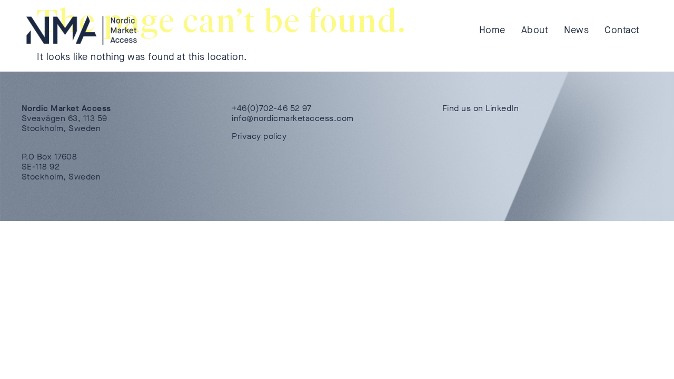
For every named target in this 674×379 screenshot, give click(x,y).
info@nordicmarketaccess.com (293, 118)
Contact (622, 30)
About (535, 30)
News (576, 30)
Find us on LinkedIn (480, 108)
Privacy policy (259, 136)
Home (492, 30)
